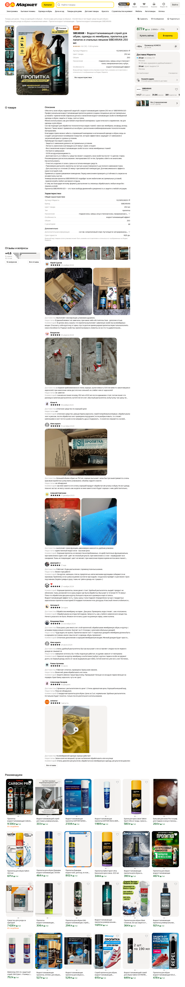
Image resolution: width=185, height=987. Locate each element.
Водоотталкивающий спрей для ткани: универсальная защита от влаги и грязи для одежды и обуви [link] (47, 820)
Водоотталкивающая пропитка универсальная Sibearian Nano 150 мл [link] (163, 921)
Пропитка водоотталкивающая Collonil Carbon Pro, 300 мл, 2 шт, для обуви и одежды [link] (19, 820)
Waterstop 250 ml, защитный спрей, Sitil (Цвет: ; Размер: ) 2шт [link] (18, 973)
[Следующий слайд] (64, 60)
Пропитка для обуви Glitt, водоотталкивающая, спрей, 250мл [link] (77, 921)
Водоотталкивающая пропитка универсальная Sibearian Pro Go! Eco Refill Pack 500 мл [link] (105, 921)
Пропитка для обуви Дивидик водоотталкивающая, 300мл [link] (48, 871)
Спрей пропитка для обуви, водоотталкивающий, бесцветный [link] (106, 974)
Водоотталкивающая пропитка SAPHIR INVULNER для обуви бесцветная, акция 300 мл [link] (106, 820)
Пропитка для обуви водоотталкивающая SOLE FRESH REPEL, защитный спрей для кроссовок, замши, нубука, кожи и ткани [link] (165, 974)
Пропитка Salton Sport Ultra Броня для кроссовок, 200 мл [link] (107, 872)
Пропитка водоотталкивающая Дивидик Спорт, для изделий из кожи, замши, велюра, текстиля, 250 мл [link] (48, 921)
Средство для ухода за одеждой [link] (16, 921)
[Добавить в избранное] (30, 782)
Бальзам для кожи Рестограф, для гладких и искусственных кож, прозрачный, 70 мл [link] (165, 820)
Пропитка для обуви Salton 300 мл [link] (18, 872)
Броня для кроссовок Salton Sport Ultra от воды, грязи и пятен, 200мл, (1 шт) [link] (135, 820)
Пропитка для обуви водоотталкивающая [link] (161, 872)
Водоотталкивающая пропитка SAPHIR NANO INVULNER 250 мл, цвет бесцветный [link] (75, 820)
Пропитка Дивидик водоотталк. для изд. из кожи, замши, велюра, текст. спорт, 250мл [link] (78, 871)
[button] (76, 28)
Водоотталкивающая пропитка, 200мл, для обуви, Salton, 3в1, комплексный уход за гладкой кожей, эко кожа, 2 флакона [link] (48, 974)
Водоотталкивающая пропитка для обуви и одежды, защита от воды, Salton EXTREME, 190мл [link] (76, 974)
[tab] (12, 12)
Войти (175, 5)
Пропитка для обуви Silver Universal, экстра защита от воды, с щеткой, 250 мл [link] (135, 921)
